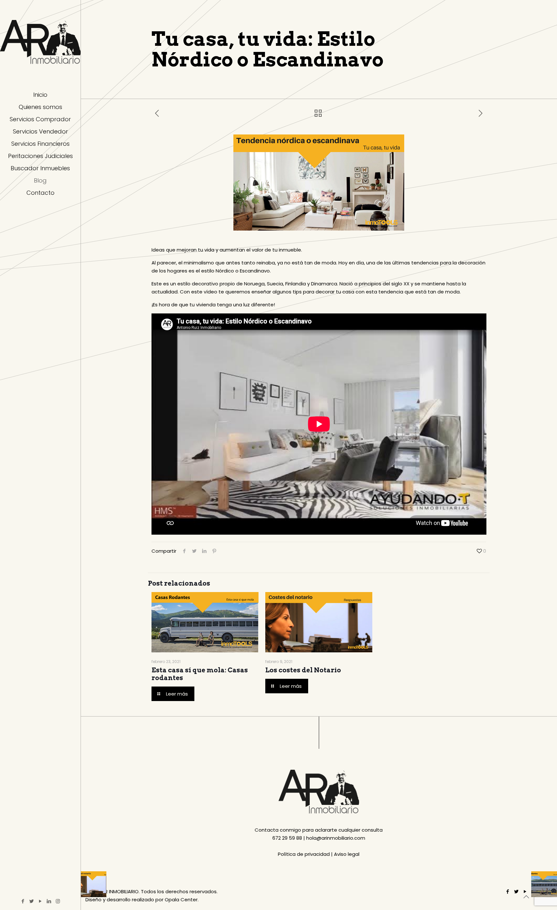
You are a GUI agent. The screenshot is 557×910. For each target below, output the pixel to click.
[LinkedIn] (49, 901)
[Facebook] (23, 901)
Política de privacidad (304, 854)
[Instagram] (57, 901)
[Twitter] (31, 901)
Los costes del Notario (303, 670)
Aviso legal (346, 854)
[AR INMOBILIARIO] (40, 42)
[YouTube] (40, 901)
